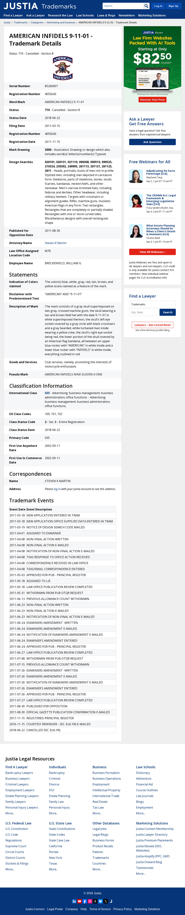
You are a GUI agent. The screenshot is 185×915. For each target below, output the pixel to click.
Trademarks (20, 22)
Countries (99, 863)
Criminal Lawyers (17, 784)
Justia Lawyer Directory (151, 835)
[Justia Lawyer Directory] (111, 901)
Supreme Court (15, 846)
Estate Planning (59, 796)
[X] (106, 901)
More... (9, 813)
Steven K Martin (55, 243)
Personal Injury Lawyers (21, 807)
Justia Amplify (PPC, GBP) (153, 856)
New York (55, 858)
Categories (37, 22)
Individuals (57, 767)
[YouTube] (79, 901)
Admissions (143, 779)
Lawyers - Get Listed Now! (153, 325)
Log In (158, 6)
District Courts (15, 858)
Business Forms (103, 840)
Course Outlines (147, 790)
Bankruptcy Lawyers (19, 773)
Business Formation (106, 773)
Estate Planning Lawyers (22, 796)
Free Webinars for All (149, 161)
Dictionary (143, 773)
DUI (51, 790)
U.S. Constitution (16, 829)
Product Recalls (102, 846)
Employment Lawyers (19, 790)
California (55, 846)
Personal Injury (59, 807)
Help (84, 909)
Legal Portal (55, 909)
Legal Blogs (100, 835)
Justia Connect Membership (155, 829)
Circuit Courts (14, 852)
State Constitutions (62, 829)
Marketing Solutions (152, 15)
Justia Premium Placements (154, 840)
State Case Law (59, 840)
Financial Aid (144, 784)
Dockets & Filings (17, 863)
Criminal (54, 779)
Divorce (54, 784)
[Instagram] (90, 901)
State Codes (57, 835)
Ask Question (152, 142)
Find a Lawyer (13, 15)
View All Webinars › (152, 252)
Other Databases (106, 823)
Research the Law (60, 15)
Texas (53, 863)
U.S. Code (11, 835)
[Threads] (95, 901)
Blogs (140, 802)
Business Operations (106, 779)
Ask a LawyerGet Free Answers (146, 121)
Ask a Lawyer (35, 15)
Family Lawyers (15, 802)
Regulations (13, 840)
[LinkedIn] (74, 901)
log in (57, 489)
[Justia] (21, 6)
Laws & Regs (106, 15)
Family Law (56, 802)
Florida (53, 852)
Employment (100, 784)
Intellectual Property (106, 790)
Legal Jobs (99, 829)
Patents (97, 852)
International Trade (105, 796)
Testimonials (145, 868)
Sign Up (173, 6)
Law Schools (85, 15)
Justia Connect (34, 909)
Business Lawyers (17, 779)
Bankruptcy (57, 773)
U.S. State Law (60, 823)
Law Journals (145, 796)
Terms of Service (100, 909)
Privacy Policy (122, 909)
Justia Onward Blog (149, 862)
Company (71, 909)
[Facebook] (85, 901)
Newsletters (127, 15)
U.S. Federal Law (18, 823)
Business (99, 767)
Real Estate (99, 802)
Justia (7, 22)
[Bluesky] (100, 901)
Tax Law (98, 807)
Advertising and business (61, 22)
